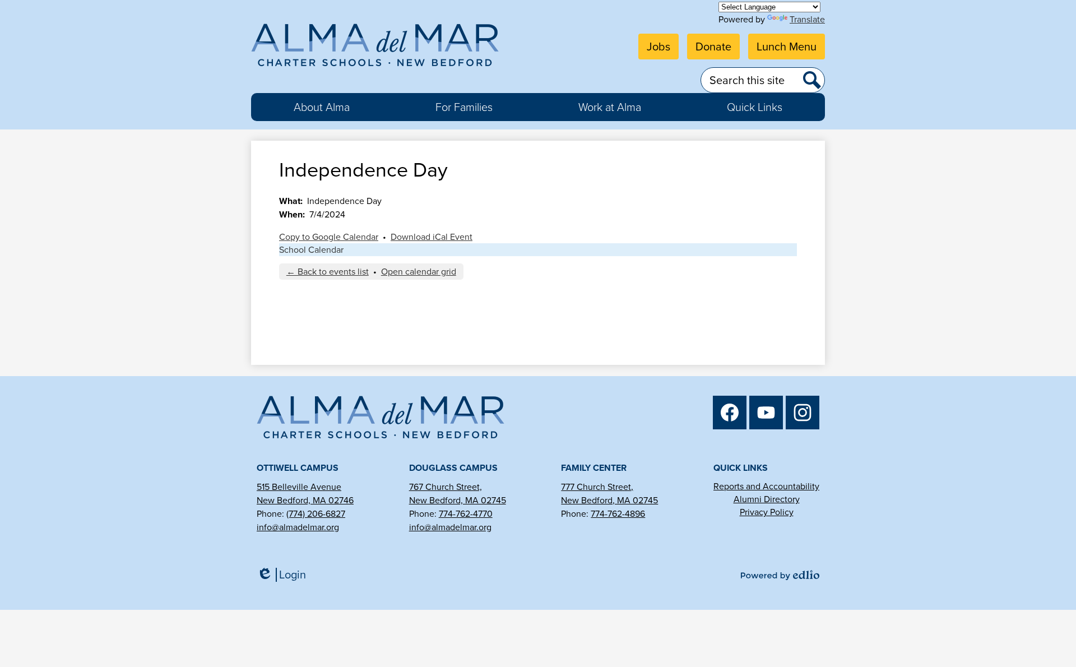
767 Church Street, (445, 486)
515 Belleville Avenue (299, 486)
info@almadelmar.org (298, 527)
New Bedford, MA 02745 (457, 500)
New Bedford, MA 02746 (305, 500)
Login (285, 575)
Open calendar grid (418, 271)
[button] (321, 107)
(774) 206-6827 (315, 513)
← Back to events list (327, 271)
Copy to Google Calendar (328, 236)
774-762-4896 (618, 513)
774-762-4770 (466, 513)
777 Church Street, (597, 486)
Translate (807, 19)
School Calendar (311, 249)
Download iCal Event (431, 236)
